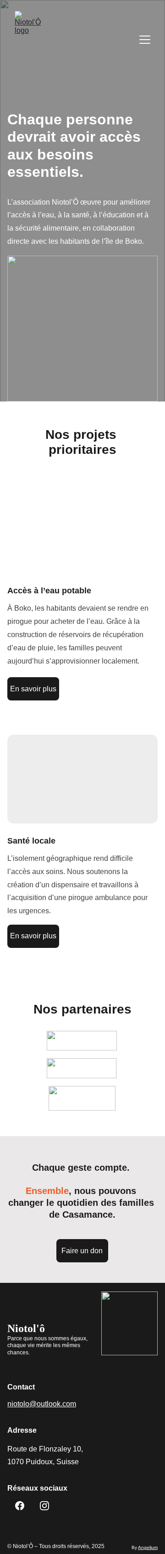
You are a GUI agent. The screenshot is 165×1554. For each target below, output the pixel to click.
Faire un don (82, 1251)
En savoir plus (33, 689)
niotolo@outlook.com (41, 1404)
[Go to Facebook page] (19, 1505)
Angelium (148, 1547)
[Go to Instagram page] (44, 1505)
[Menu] (144, 40)
